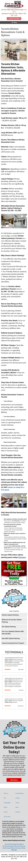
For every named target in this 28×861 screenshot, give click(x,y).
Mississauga (13, 844)
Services (6, 793)
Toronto (7, 844)
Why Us (5, 807)
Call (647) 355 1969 (14, 18)
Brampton (20, 844)
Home (17, 807)
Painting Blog (7, 802)
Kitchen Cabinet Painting (10, 615)
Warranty (18, 812)
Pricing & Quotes (20, 793)
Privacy (5, 812)
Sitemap (18, 798)
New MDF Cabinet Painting (11, 638)
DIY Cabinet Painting (9, 627)
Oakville (16, 846)
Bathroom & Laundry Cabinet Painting (12, 621)
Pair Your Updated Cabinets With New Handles (13, 632)
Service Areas (7, 816)
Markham (5, 846)
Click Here (22, 557)
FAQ (5, 798)
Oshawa (18, 848)
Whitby (23, 848)
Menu (15, 22)
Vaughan (11, 846)
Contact (17, 802)
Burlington (8, 848)
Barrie (13, 848)
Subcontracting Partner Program (13, 643)
